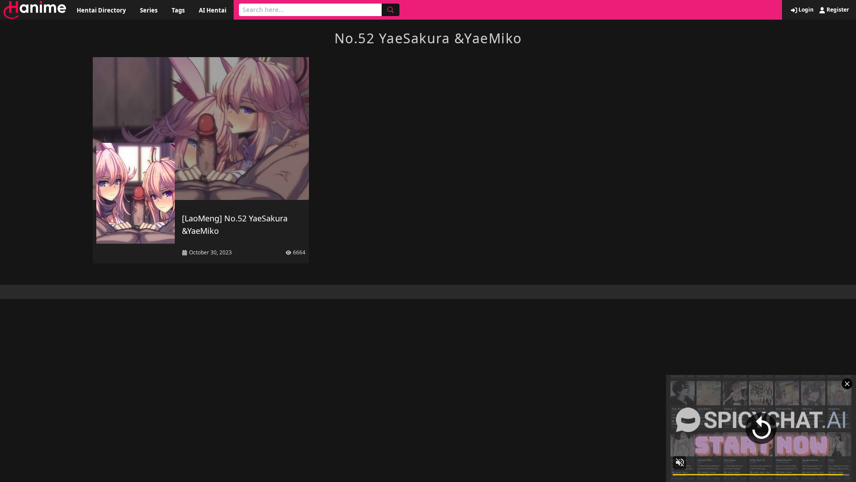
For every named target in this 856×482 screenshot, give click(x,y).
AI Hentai (212, 10)
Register (837, 9)
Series (148, 10)
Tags (178, 10)
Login (805, 9)
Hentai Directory (101, 10)
